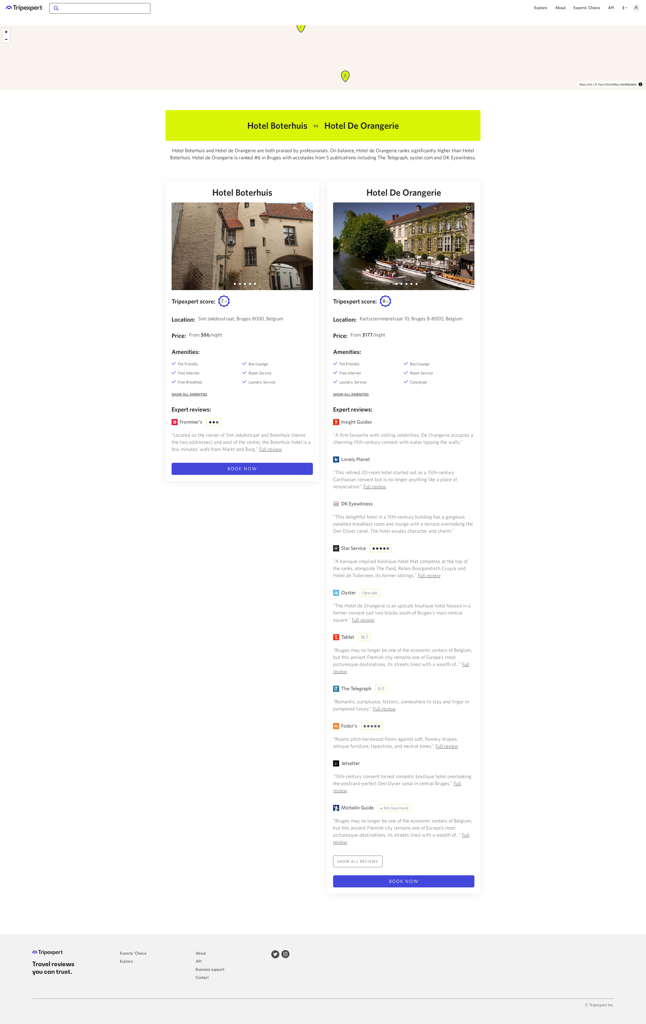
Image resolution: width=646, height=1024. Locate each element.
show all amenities (189, 394)
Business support (210, 969)
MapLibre (586, 84)
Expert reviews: (191, 409)
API (611, 7)
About (560, 7)
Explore (540, 7)
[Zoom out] (6, 39)
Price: (179, 335)
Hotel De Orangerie (403, 192)
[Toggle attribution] (640, 84)
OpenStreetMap (609, 84)
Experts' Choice (587, 7)
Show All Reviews (357, 861)
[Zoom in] (6, 32)
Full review (270, 449)
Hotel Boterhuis (242, 192)
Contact (202, 977)
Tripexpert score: (193, 301)
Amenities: (186, 351)
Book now (242, 468)
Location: (183, 319)
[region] (323, 57)
